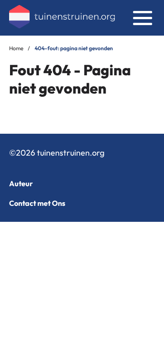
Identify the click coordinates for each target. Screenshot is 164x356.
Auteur (21, 183)
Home (16, 48)
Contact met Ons (37, 203)
